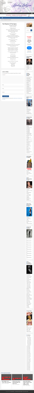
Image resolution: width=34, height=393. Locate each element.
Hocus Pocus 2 (25, 378)
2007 (28, 364)
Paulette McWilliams (29, 298)
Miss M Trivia (28, 147)
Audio (3, 378)
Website (3, 92)
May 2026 (28, 340)
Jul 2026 (28, 338)
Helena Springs (28, 281)
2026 (28, 336)
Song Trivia (27, 150)
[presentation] (31, 372)
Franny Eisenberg (28, 279)
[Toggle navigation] (2, 18)
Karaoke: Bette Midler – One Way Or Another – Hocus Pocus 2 (27, 382)
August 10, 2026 (25, 384)
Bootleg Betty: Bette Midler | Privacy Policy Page (21, 391)
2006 (28, 365)
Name (3, 84)
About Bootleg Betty (29, 77)
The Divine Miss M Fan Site (16, 379)
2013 (28, 358)
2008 (28, 363)
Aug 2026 (28, 337)
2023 (28, 348)
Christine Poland (28, 277)
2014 (28, 357)
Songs (3, 379)
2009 (28, 362)
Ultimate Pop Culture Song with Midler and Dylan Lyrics (5, 382)
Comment (3, 74)
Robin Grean (28, 300)
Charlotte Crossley (29, 276)
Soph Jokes (28, 152)
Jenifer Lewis (28, 283)
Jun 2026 (28, 339)
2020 (28, 351)
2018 (28, 353)
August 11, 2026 (15, 385)
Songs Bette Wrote (29, 151)
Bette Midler (6, 378)
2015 (28, 356)
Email (3, 88)
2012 (28, 359)
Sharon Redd (28, 301)
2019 (28, 352)
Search (31, 30)
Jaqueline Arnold (28, 282)
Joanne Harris (28, 284)
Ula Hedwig (27, 307)
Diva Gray (27, 278)
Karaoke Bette (28, 172)
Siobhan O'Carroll (28, 303)
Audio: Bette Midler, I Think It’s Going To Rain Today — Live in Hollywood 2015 (17, 383)
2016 (28, 355)
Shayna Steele (28, 302)
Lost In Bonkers (28, 194)
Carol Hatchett (28, 275)
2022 (28, 349)
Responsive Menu (32, 13)
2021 (28, 350)
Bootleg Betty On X (29, 93)
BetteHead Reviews (29, 327)
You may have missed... (6, 372)
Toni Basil (27, 306)
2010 (28, 361)
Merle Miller (28, 296)
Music (9, 378)
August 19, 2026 (4, 384)
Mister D (8, 384)
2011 (28, 360)
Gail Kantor (27, 280)
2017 (28, 354)
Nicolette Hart (28, 297)
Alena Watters (28, 274)
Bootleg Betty (12, 391)
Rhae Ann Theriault (29, 299)
